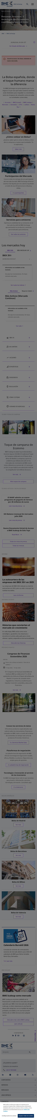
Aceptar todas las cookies (26, 1116)
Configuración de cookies (9, 1116)
